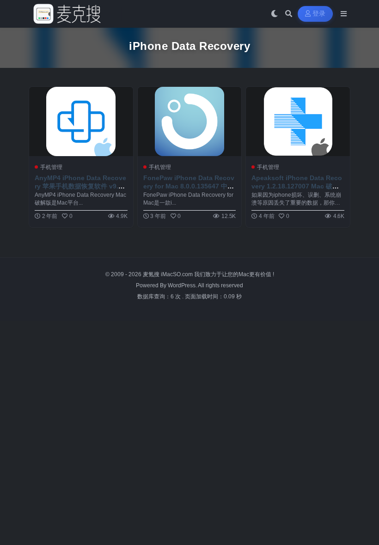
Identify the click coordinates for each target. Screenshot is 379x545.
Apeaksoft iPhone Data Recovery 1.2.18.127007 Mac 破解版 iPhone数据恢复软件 (296, 186)
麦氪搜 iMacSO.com (168, 274)
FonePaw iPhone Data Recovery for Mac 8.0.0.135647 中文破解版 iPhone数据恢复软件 (188, 186)
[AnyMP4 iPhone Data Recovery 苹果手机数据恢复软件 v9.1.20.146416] (81, 121)
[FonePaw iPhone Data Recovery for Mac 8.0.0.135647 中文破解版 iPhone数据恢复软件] (190, 121)
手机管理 (51, 167)
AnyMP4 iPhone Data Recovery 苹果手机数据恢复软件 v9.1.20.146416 (80, 186)
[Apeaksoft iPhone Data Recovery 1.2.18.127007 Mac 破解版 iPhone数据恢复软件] (298, 121)
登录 (319, 13)
